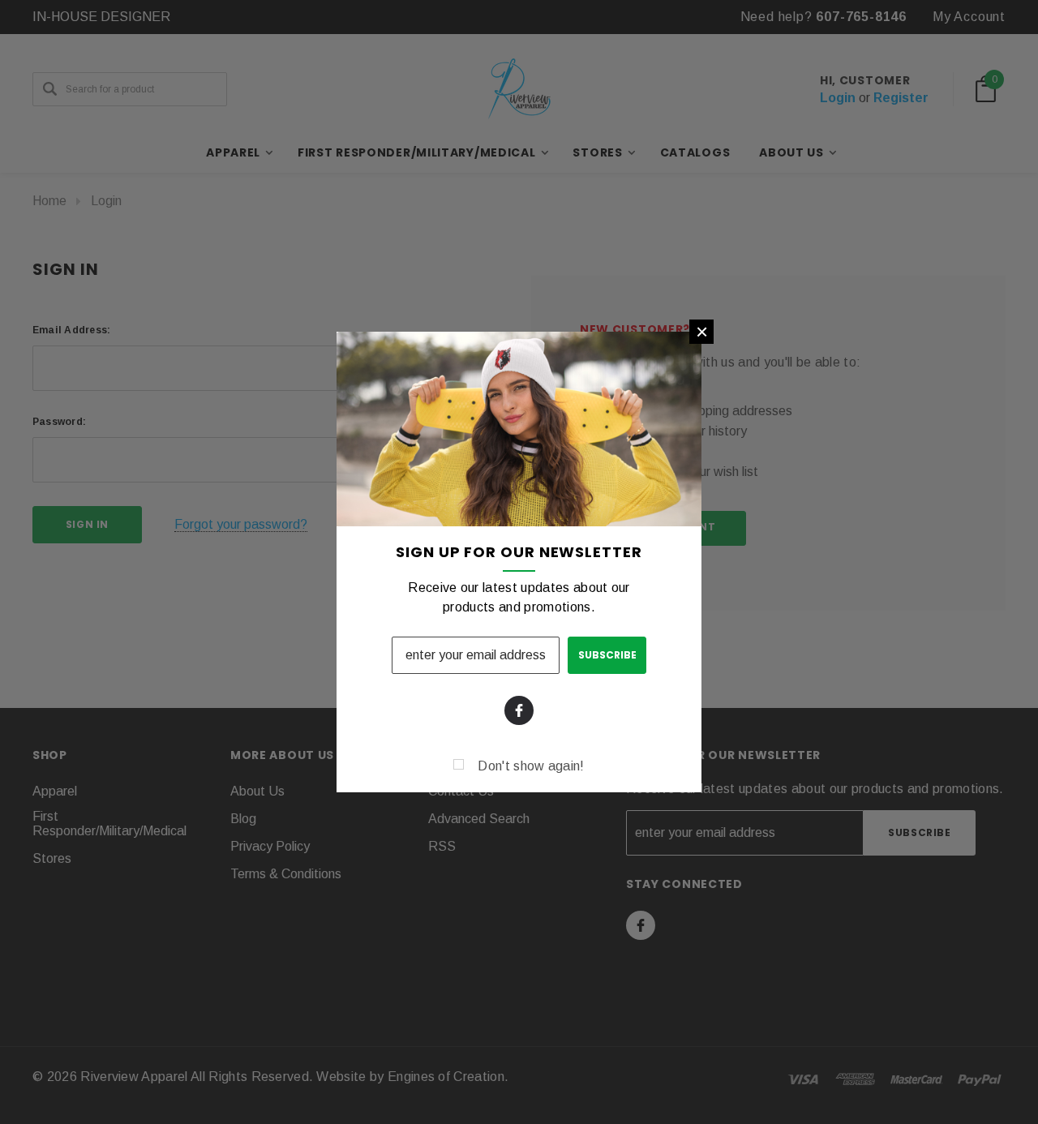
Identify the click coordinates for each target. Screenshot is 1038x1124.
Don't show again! (531, 766)
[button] (701, 332)
